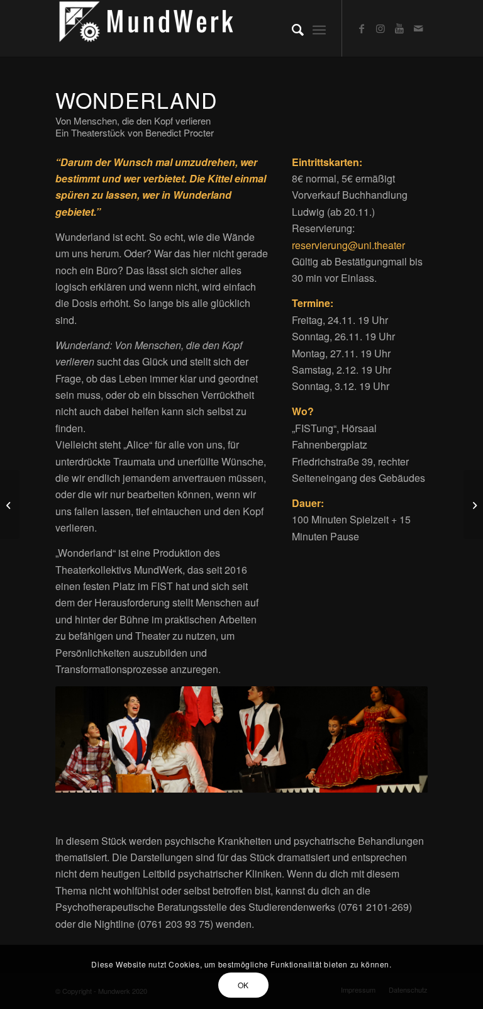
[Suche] (291, 28)
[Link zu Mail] (418, 28)
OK (243, 984)
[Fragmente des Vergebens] (473, 504)
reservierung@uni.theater (348, 245)
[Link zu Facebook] (361, 28)
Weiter (399, 740)
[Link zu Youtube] (399, 28)
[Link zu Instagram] (380, 28)
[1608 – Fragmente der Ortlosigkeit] (9, 504)
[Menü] (319, 28)
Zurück (84, 740)
